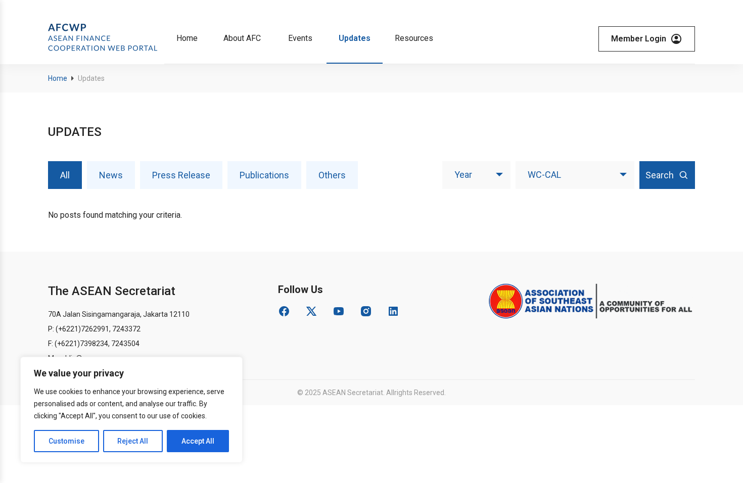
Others (332, 175)
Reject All (132, 441)
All (65, 175)
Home (57, 78)
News (111, 175)
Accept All (197, 441)
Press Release (181, 175)
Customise (66, 441)
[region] (131, 410)
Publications (264, 175)
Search (659, 175)
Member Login (638, 38)
